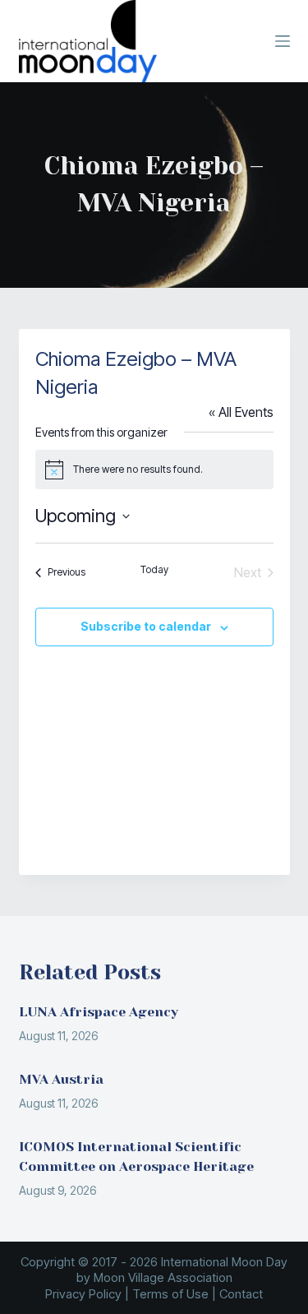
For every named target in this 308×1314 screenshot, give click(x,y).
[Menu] (282, 41)
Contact (241, 1294)
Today (154, 569)
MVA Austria (61, 1079)
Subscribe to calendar (145, 626)
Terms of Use (170, 1294)
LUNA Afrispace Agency (98, 1012)
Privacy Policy (83, 1294)
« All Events (241, 412)
